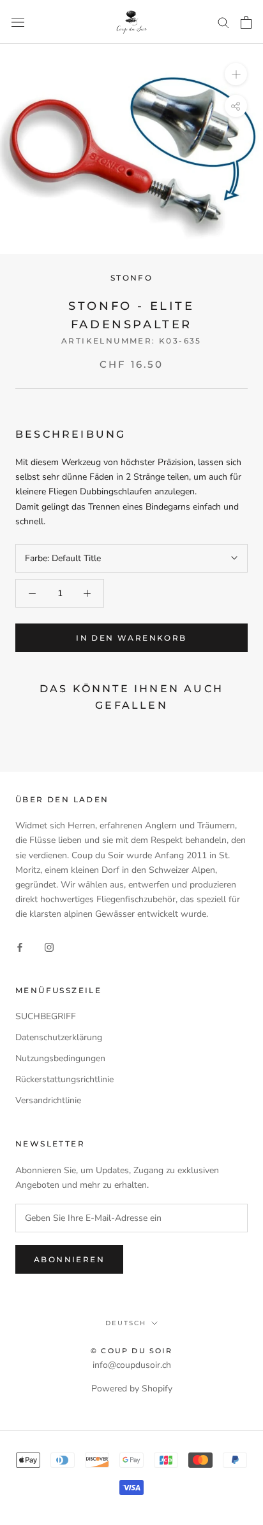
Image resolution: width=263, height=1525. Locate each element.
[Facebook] (19, 946)
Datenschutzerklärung (58, 1037)
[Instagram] (49, 946)
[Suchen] (223, 22)
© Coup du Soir (131, 1350)
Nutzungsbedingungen (60, 1058)
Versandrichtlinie (48, 1100)
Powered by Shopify (131, 1388)
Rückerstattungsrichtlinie (64, 1079)
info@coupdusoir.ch (132, 1365)
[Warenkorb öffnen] (246, 22)
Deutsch (125, 1323)
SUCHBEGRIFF (45, 1016)
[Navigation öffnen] (17, 22)
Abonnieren (69, 1259)
